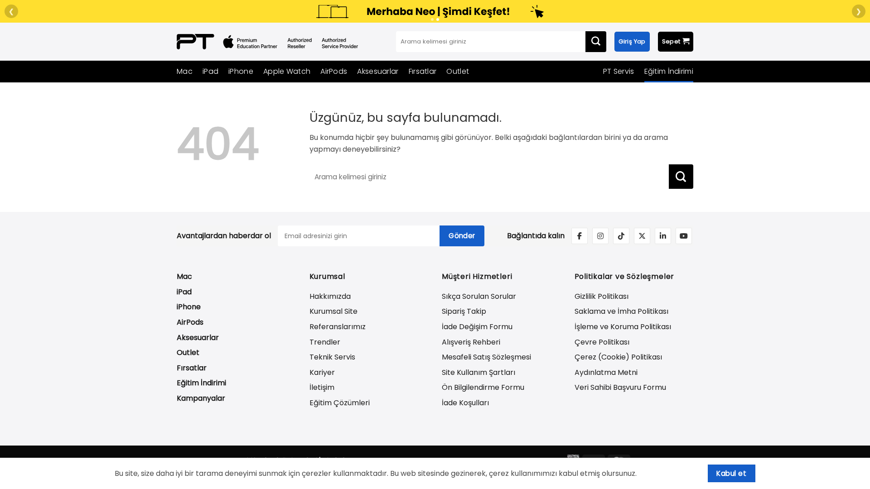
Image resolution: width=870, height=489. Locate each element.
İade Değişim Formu (477, 326)
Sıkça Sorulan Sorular (479, 296)
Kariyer (322, 372)
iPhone (240, 71)
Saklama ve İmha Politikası (621, 311)
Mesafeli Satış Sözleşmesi (486, 357)
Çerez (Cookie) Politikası (618, 357)
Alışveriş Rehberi (471, 342)
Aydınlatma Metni (606, 372)
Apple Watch (286, 71)
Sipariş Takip (464, 311)
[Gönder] (595, 41)
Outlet (457, 71)
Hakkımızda (330, 296)
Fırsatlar (423, 71)
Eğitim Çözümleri (339, 403)
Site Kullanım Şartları (478, 372)
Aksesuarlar (377, 71)
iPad (210, 71)
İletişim (321, 387)
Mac (185, 71)
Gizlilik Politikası (601, 296)
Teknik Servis (332, 357)
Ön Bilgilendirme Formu (483, 387)
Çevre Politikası (602, 342)
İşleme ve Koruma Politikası (623, 326)
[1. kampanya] (432, 19)
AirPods (333, 71)
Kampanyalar (201, 398)
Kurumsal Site (333, 311)
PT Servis (618, 71)
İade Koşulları (465, 403)
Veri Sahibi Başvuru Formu (620, 387)
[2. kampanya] (437, 19)
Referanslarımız (337, 326)
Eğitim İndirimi (669, 71)
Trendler (324, 342)
